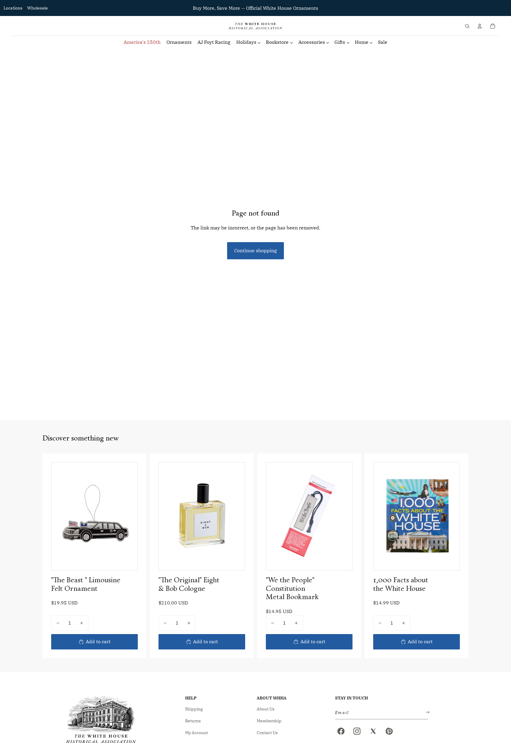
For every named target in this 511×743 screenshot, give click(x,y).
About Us (265, 709)
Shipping (194, 709)
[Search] (467, 26)
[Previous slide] (168, 516)
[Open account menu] (479, 26)
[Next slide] (236, 516)
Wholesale (37, 8)
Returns (193, 720)
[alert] (380, 712)
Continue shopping (255, 250)
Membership (269, 720)
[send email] (426, 712)
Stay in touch (351, 698)
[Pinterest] (389, 731)
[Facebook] (341, 731)
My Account (196, 732)
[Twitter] (373, 731)
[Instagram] (357, 731)
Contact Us (267, 732)
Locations (13, 8)
